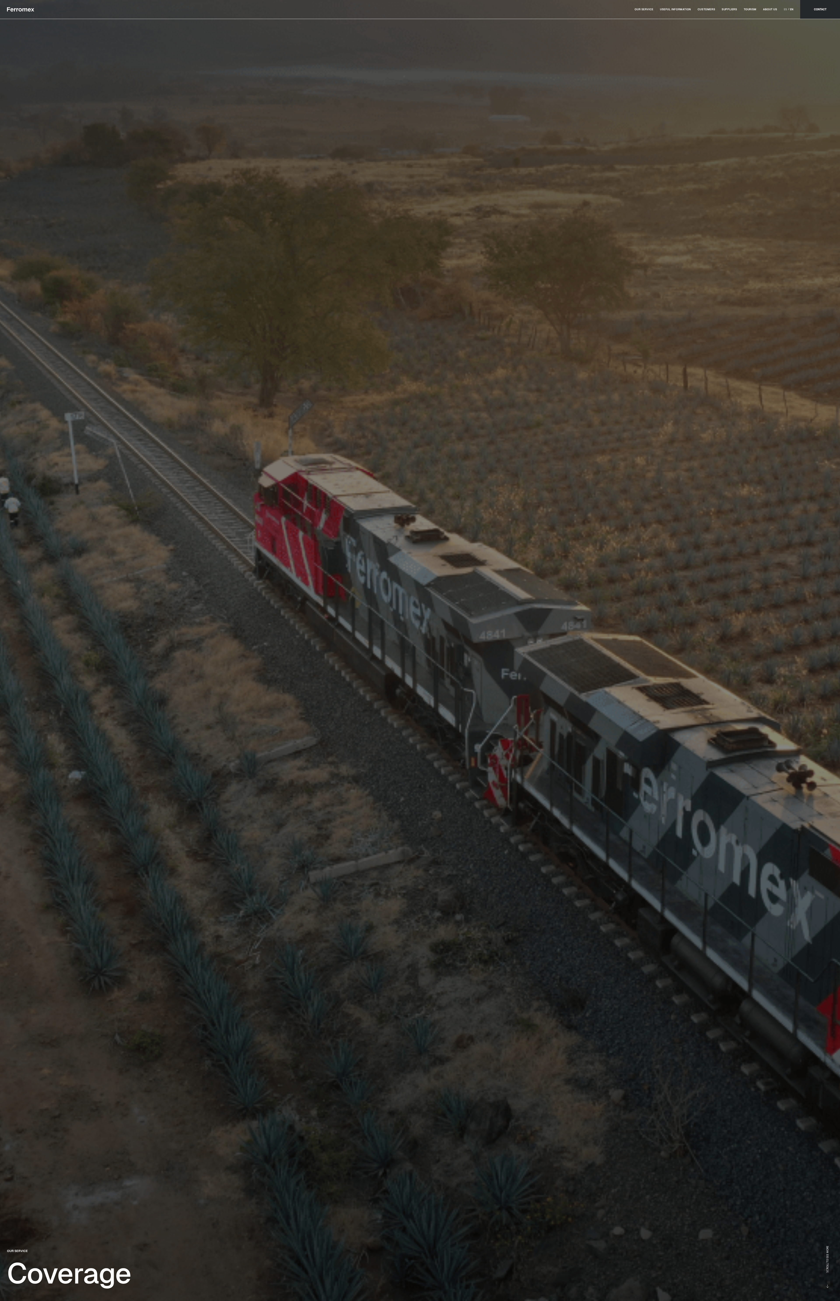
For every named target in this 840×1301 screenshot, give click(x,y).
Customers (706, 9)
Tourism (750, 9)
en (792, 9)
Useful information (675, 9)
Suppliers (729, 9)
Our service (644, 9)
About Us (770, 9)
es (785, 9)
